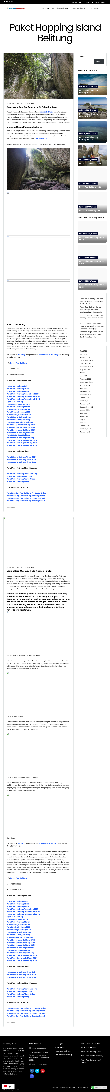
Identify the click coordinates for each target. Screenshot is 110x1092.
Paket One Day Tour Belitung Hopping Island (26, 501)
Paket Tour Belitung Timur (91, 1051)
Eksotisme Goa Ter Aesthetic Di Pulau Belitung (32, 107)
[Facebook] (32, 1071)
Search (82, 56)
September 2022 (86, 407)
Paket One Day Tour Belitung (92, 1056)
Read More (11, 507)
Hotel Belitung (60, 1047)
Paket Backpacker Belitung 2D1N (21, 425)
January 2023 (85, 404)
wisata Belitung (46, 112)
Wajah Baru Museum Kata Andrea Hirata (29, 570)
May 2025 (83, 376)
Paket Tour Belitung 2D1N (17, 386)
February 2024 (85, 391)
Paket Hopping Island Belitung (20, 422)
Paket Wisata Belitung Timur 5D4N (22, 462)
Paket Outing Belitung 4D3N (19, 414)
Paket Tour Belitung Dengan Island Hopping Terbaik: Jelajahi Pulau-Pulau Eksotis (91, 309)
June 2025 (84, 373)
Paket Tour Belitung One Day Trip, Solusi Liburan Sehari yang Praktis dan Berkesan (92, 301)
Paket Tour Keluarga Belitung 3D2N (22, 443)
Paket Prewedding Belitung (18, 420)
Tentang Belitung (78, 8)
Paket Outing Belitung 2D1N (18, 409)
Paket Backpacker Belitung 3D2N (21, 427)
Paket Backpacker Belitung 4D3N (21, 430)
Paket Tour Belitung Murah (18, 407)
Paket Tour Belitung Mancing (19, 476)
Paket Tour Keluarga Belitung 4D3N (22, 445)
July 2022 (83, 413)
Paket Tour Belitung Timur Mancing (22, 474)
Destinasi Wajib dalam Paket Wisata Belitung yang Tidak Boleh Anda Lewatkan (91, 334)
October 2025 (85, 363)
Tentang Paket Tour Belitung (86, 1087)
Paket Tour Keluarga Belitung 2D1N (22, 440)
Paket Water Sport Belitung (18, 435)
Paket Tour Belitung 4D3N (18, 391)
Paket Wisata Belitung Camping (20, 438)
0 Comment (29, 103)
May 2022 (83, 419)
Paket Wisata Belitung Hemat (19, 417)
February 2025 (85, 379)
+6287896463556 (99, 2)
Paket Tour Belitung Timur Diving (21, 479)
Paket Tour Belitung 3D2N (18, 389)
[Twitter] (37, 1071)
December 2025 (86, 360)
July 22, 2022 (13, 103)
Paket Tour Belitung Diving (18, 481)
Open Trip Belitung (15, 401)
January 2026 (85, 357)
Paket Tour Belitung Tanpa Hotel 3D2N (23, 396)
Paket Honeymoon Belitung (18, 404)
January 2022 (85, 432)
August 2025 (85, 370)
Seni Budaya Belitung (63, 1055)
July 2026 (83, 351)
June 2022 (84, 416)
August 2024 (85, 385)
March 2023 (84, 398)
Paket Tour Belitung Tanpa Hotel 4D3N (23, 399)
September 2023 (86, 394)
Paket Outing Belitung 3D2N (19, 412)
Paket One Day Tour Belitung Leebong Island (26, 498)
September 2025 (86, 366)
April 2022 (83, 422)
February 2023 (85, 401)
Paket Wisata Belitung (59, 8)
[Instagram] (11, 1)
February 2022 (85, 429)
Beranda (45, 8)
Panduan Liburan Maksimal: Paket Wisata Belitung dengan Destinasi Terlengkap (92, 326)
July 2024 (83, 388)
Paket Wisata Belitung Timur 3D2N (21, 457)
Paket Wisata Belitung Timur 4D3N (22, 459)
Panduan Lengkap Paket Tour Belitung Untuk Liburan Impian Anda (91, 317)
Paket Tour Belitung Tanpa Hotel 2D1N (23, 394)
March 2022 (84, 426)
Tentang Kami (94, 8)
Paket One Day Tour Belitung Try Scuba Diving (26, 493)
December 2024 (86, 382)
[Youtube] (9, 1)
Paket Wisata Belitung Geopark (20, 432)
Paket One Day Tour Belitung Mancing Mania (26, 496)
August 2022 (85, 410)
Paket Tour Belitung (62, 1051)
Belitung (21, 354)
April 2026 (83, 354)
